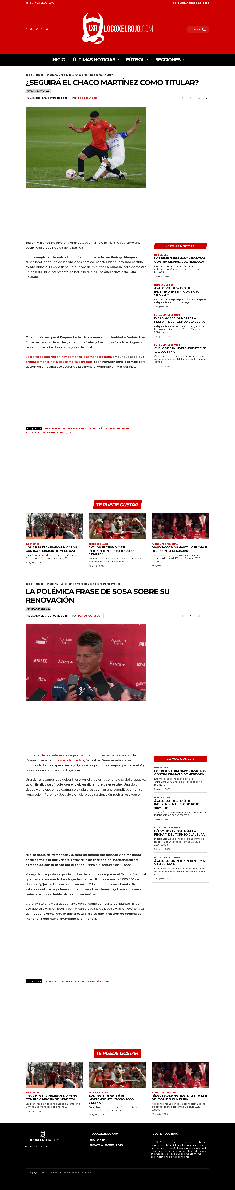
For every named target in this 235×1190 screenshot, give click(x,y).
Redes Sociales (163, 285)
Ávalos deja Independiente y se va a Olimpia (180, 350)
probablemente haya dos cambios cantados (59, 361)
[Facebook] (26, 29)
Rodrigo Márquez (60, 432)
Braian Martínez (74, 428)
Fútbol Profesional (46, 74)
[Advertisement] (180, 130)
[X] (37, 29)
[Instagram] (31, 29)
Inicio (29, 74)
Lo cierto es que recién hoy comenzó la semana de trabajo (70, 356)
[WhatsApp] (42, 29)
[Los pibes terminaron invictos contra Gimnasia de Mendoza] (54, 526)
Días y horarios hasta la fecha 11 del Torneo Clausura (179, 320)
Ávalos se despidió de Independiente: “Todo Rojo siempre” (177, 291)
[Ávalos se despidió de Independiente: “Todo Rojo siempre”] (117, 526)
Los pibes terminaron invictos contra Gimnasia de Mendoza (180, 260)
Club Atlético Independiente (108, 428)
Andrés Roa (52, 428)
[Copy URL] (205, 98)
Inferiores (161, 255)
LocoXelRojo (87, 98)
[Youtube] (47, 29)
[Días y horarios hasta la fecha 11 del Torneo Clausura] (180, 526)
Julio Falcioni (35, 432)
